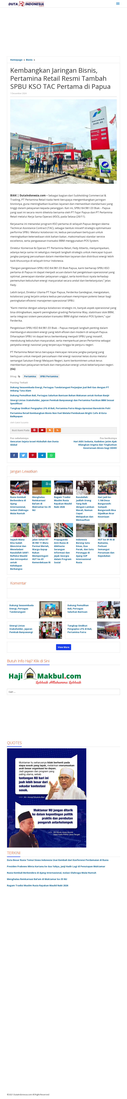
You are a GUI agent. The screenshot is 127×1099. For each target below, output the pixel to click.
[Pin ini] (33, 455)
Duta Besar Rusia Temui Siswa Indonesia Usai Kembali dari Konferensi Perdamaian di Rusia (57, 860)
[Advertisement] (67, 32)
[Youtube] (42, 430)
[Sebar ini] (14, 455)
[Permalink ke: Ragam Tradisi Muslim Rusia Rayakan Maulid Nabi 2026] (63, 488)
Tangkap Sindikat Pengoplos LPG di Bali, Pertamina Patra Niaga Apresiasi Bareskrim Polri (60, 408)
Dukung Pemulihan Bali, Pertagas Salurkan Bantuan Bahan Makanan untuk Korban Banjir (59, 395)
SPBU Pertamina (49, 376)
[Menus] (118, 4)
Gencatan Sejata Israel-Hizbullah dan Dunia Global (34, 441)
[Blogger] (49, 430)
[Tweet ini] (23, 455)
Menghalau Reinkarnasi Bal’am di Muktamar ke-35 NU (41, 504)
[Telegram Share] (42, 455)
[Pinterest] (34, 430)
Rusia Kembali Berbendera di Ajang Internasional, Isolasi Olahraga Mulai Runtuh (51, 872)
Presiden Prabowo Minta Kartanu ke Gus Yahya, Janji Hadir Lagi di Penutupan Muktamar (56, 866)
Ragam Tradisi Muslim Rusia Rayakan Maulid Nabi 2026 (37, 885)
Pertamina (30, 376)
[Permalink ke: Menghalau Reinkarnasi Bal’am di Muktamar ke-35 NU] (41, 488)
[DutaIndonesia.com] (26, 3)
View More (63, 647)
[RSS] (57, 430)
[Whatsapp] (51, 455)
